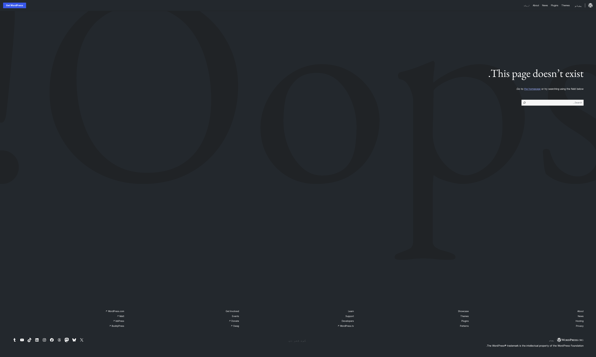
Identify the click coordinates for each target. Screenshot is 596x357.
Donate (234, 321)
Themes (464, 316)
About (580, 311)
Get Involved (232, 311)
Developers (348, 321)
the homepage (532, 88)
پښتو (551, 340)
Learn (351, 311)
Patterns (464, 326)
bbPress (118, 321)
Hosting (580, 321)
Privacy (580, 326)
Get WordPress (14, 5)
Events (235, 316)
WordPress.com (114, 311)
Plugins (465, 321)
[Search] (524, 102)
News (581, 316)
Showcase (463, 311)
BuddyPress (116, 326)
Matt (120, 316)
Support (349, 316)
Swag (235, 326)
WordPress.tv (345, 326)
